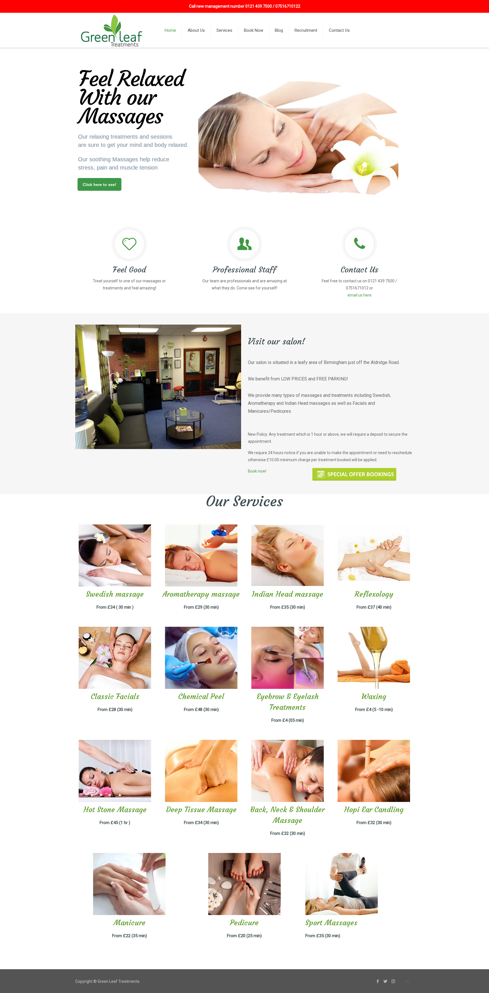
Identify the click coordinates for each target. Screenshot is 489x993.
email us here (360, 295)
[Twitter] (386, 981)
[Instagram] (393, 981)
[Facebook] (378, 981)
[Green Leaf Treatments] (112, 30)
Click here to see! (99, 184)
